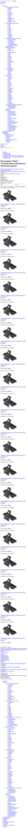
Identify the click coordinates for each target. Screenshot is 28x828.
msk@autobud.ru (4, 655)
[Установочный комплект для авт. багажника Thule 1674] (10, 568)
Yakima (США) (11, 108)
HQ (9, 25)
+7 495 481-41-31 (4, 143)
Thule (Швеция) (11, 106)
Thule (9, 33)
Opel (9, 94)
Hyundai (10, 84)
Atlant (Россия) (11, 112)
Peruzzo (10, 36)
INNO (9, 16)
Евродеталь (10, 13)
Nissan (9, 92)
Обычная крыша (4, 171)
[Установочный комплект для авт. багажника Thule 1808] (10, 339)
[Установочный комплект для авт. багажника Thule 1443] (10, 637)
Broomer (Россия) (12, 113)
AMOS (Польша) (12, 39)
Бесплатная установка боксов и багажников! (10, 666)
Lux (9, 10)
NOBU (9, 19)
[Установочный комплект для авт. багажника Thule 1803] (10, 271)
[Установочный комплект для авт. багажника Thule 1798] (10, 385)
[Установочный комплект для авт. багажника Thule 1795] (10, 408)
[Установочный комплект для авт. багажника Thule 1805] (10, 317)
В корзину (3, 206)
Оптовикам (8, 140)
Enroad (9, 9)
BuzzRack (10, 34)
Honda (9, 83)
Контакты (8, 141)
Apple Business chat (5, 657)
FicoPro (10, 58)
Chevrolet (10, 76)
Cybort (9, 11)
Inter (9, 26)
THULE (10, 22)
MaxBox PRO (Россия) (13, 122)
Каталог (2, 648)
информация (6, 133)
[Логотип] (3, 2)
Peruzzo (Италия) (12, 123)
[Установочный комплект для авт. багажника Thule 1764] (10, 225)
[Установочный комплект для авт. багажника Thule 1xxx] (10, 202)
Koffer (9, 17)
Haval (9, 82)
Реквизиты (23, 649)
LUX (9, 27)
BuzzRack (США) (12, 115)
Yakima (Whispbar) (12, 52)
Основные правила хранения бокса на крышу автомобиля (13, 669)
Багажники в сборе (5, 170)
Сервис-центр (9, 135)
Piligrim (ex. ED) (11, 20)
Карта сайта (6, 676)
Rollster (10, 29)
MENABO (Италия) (12, 45)
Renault (10, 97)
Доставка (8, 137)
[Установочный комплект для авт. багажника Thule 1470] (10, 522)
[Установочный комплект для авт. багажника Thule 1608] (10, 545)
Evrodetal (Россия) (12, 118)
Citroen (9, 77)
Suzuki (9, 67)
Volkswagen (10, 103)
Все (10, 170)
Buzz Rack (10, 40)
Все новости (3, 670)
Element (10, 12)
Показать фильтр (4, 179)
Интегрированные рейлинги (14, 171)
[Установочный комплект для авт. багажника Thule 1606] (10, 499)
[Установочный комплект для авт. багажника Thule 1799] (10, 431)
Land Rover (10, 88)
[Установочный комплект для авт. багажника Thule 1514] (10, 454)
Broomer (10, 8)
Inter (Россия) (11, 41)
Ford (9, 81)
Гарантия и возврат (5, 650)
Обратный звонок (4, 656)
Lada (9, 87)
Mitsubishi (10, 91)
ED (9, 54)
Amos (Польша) (11, 111)
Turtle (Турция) (11, 125)
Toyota (9, 102)
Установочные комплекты (6, 169)
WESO (9, 31)
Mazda (9, 89)
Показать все (11, 684)
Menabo (10, 63)
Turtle (9, 30)
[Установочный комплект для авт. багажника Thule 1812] (10, 362)
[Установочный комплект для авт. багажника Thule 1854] (10, 248)
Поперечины (11, 61)
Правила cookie (18, 675)
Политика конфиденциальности (8, 675)
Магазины (5, 132)
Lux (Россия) (11, 43)
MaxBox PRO (11, 18)
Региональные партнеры (11, 139)
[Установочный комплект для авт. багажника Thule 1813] (10, 294)
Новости (19, 649)
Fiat (9, 80)
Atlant (9, 15)
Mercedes (10, 90)
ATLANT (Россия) (12, 44)
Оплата (7, 138)
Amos (9, 24)
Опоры (9, 60)
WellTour (10, 37)
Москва (2, 145)
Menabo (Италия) (12, 105)
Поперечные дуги (16, 169)
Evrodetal (10, 70)
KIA (9, 85)
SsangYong (10, 98)
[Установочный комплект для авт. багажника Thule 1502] (10, 477)
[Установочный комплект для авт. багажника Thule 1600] (10, 614)
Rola (9, 65)
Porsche (10, 96)
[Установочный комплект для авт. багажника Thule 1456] (10, 591)
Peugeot (10, 95)
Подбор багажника (7, 131)
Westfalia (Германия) (12, 126)
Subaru (9, 99)
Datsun (9, 79)
